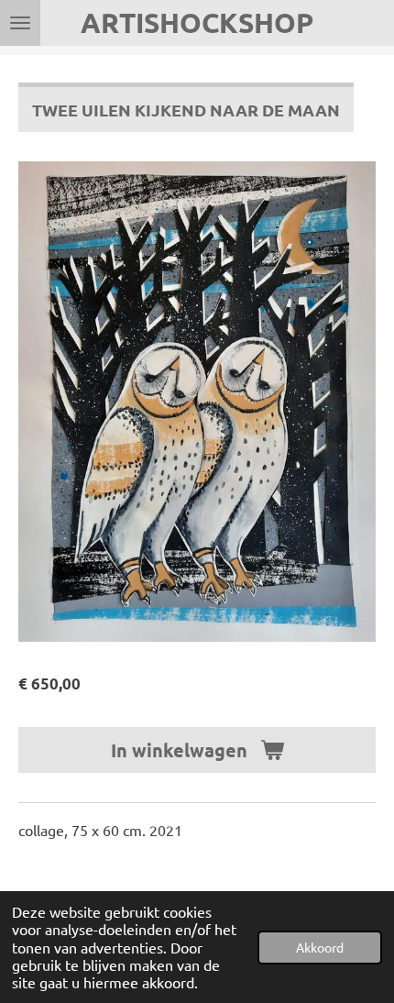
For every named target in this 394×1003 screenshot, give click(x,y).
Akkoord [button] (320, 947)
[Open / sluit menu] (20, 23)
